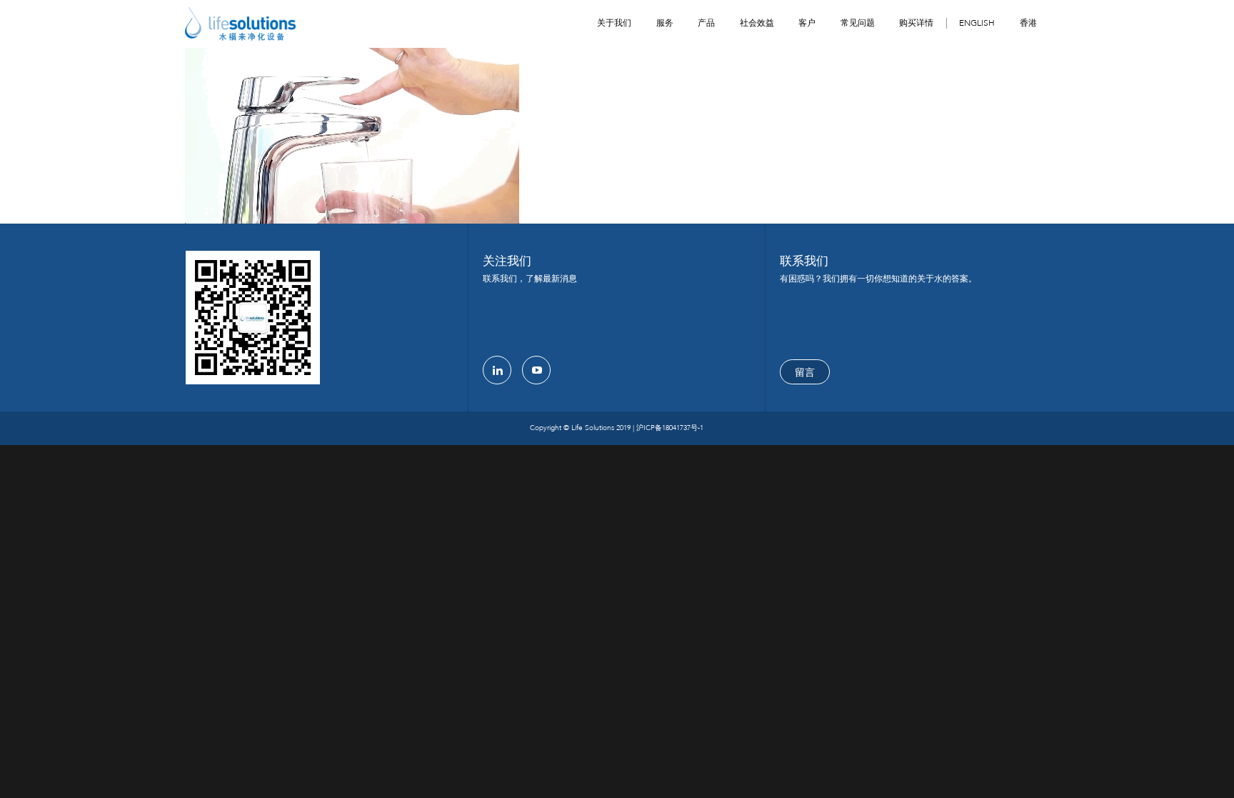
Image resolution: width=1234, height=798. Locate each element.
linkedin (497, 370)
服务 (664, 23)
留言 (805, 372)
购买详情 (916, 23)
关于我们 (614, 23)
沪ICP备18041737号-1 (669, 428)
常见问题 (858, 23)
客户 (807, 23)
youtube (536, 370)
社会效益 (757, 23)
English (977, 23)
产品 (706, 23)
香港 (1028, 23)
